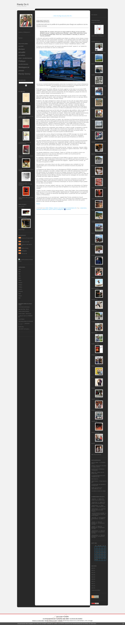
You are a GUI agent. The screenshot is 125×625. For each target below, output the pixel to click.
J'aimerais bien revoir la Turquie (98, 52)
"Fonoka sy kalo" (22, 103)
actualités (21, 55)
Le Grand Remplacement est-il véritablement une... (98, 476)
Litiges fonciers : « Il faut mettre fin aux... (98, 506)
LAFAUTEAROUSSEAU (23, 311)
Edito (19, 269)
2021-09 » (69, 16)
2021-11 (93, 583)
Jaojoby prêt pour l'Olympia (97, 198)
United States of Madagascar (97, 35)
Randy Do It (22, 4)
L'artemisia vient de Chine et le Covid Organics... (98, 510)
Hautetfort (66, 616)
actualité (21, 52)
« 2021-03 (55, 16)
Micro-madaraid (94, 288)
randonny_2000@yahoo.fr (24, 32)
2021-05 (93, 587)
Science (20, 289)
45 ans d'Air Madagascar (96, 410)
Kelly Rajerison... (95, 478)
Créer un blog (59, 616)
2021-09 (93, 585)
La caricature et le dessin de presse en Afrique (24, 143)
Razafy (93, 522)
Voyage (20, 295)
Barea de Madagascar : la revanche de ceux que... (97, 523)
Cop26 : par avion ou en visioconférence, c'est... (96, 488)
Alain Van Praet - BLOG (23, 309)
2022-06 (93, 574)
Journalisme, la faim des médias (98, 491)
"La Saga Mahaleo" (22, 217)
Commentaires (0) (71, 208)
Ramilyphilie (24, 250)
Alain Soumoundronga (96, 454)
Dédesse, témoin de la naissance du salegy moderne (98, 466)
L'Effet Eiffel (94, 310)
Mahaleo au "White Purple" (97, 365)
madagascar (60, 209)
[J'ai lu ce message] (123, 623)
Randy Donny (24, 74)
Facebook (68, 209)
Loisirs (19, 280)
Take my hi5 (24, 253)
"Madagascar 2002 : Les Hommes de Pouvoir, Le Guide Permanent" (25, 184)
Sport (19, 293)
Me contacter (94, 14)
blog (91, 620)
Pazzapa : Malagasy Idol (96, 209)
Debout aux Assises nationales (98, 130)
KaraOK (93, 443)
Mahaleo (93, 388)
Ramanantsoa (95, 530)
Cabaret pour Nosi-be (96, 277)
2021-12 (93, 581)
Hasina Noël (94, 502)
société (20, 46)
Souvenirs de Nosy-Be (96, 63)
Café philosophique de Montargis (25, 321)
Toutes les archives (95, 590)
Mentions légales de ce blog (51, 620)
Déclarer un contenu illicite (38, 620)
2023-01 (93, 568)
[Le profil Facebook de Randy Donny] (26, 261)
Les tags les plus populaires (76, 618)
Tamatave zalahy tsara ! (96, 119)
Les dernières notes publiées (62, 618)
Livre (19, 278)
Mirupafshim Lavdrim (96, 266)
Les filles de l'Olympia (96, 176)
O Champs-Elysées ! (96, 321)
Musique (21, 49)
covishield (38, 209)
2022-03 (93, 579)
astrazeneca (45, 209)
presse (21, 71)
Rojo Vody (94, 517)
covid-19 (54, 209)
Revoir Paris (94, 165)
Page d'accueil (62, 16)
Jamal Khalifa (94, 421)
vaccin (50, 209)
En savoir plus (92, 623)
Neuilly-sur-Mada (95, 343)
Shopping (20, 291)
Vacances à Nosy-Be (96, 244)
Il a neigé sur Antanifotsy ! (97, 255)
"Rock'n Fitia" (21, 229)
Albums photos (95, 41)
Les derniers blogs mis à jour (49, 618)
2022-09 (93, 572)
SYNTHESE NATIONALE (24, 307)
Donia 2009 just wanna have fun (98, 97)
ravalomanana (23, 64)
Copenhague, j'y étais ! (96, 74)
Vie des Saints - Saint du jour (24, 313)
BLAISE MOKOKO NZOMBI (98, 513)
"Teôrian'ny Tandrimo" (23, 129)
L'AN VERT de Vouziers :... (24, 329)
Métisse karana (25, 248)
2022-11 (93, 570)
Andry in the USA (25, 241)
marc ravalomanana (25, 58)
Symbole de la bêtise (96, 108)
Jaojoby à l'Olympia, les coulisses (98, 187)
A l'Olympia (93, 354)
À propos (20, 38)
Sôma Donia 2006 (95, 432)
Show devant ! (94, 299)
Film (19, 273)
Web (19, 298)
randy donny (83, 208)
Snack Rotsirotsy (95, 399)
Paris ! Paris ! (94, 332)
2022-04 (93, 577)
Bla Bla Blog (21, 326)
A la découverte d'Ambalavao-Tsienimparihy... (98, 469)
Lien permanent (62, 208)
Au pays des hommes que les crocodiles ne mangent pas (98, 221)
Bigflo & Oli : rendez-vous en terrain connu (98, 499)
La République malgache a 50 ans (98, 85)
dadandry (94, 498)
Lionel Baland (21, 319)
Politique (21, 61)
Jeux (19, 276)
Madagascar (23, 67)
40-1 (92, 377)
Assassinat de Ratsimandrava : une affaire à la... (98, 518)
